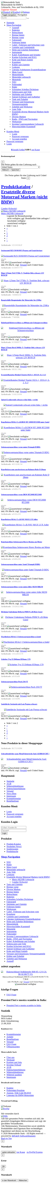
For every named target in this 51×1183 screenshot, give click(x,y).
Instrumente (17, 52)
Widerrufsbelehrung (15, 786)
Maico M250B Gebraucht (12, 213)
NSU (14, 82)
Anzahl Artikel (18, 149)
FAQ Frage (11, 995)
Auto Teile (16, 109)
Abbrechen (23, 1180)
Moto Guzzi (17, 72)
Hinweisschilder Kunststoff (23, 126)
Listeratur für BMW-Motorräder (20, 1095)
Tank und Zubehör (20, 99)
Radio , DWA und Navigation (25, 119)
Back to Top (6, 1138)
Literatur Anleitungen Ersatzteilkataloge (29, 69)
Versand (23, 265)
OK (3, 1166)
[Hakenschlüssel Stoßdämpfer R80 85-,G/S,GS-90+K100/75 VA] (25, 974)
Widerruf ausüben (14, 1075)
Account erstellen (19, 139)
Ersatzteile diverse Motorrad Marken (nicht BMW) (24, 196)
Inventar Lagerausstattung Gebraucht (28, 124)
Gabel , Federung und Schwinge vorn (28, 45)
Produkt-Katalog (14, 844)
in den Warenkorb (9, 1180)
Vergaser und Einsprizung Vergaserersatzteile (23, 103)
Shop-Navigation (10, 856)
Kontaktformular (14, 798)
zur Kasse (35, 149)
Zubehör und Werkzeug (22, 107)
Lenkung (16, 67)
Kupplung (16, 62)
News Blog (11, 793)
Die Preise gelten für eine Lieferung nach (18, 164)
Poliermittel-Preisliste (16, 1090)
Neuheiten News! (14, 846)
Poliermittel (17, 84)
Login (14, 134)
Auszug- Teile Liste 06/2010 (19, 1093)
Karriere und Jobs (14, 1062)
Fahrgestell (16, 40)
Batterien (16, 30)
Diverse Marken (19, 116)
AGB (9, 783)
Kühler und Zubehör (21, 65)
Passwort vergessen (20, 136)
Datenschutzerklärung (16, 788)
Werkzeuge (17, 121)
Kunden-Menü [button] (13, 131)
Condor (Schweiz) (9, 208)
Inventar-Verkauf (14, 1065)
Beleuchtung (17, 32)
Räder (14, 87)
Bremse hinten (18, 35)
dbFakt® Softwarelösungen (23, 1136)
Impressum (11, 796)
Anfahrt (10, 1037)
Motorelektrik (18, 74)
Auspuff (15, 27)
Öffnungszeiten (13, 1047)
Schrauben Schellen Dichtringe (25, 89)
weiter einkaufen (8, 1152)
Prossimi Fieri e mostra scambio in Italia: (24, 1005)
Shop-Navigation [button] (14, 25)
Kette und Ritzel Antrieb (22, 60)
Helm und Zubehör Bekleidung (25, 50)
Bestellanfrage (13, 801)
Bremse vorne (18, 37)
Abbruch (5, 170)
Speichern (15, 170)
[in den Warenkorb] (5, 259)
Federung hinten (19, 42)
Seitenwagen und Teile (22, 92)
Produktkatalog (15, 186)
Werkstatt (11, 1060)
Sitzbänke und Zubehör (22, 94)
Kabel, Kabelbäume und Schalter (26, 55)
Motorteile (16, 79)
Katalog (10, 1088)
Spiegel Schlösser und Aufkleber (26, 97)
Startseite (10, 22)
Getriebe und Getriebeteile (23, 47)
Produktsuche (12, 851)
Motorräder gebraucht (21, 77)
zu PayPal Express (35, 1152)
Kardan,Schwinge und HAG (24, 57)
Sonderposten (12, 849)
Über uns (10, 1057)
